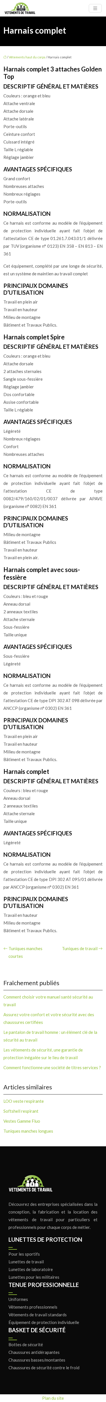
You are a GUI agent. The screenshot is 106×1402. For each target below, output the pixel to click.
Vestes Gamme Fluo (21, 1121)
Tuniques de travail (80, 948)
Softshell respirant (20, 1111)
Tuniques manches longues (28, 1131)
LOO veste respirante (23, 1101)
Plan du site (53, 1398)
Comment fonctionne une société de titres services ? (52, 1067)
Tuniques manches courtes (25, 952)
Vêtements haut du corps (27, 57)
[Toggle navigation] (95, 8)
